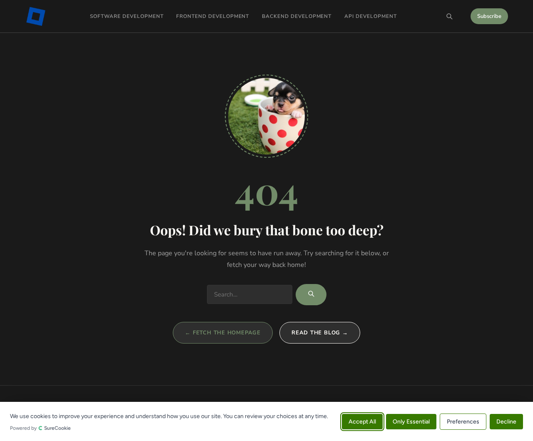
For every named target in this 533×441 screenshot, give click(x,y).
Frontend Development (212, 16)
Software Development (126, 16)
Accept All (362, 421)
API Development (370, 16)
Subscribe (489, 16)
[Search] (449, 16)
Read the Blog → (319, 332)
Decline (506, 421)
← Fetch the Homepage (223, 332)
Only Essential (411, 421)
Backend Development (296, 16)
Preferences (463, 421)
